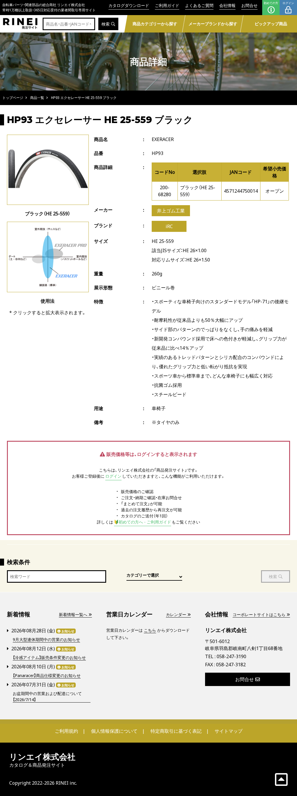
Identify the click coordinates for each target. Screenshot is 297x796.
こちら (150, 630)
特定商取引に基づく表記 (176, 731)
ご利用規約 (66, 731)
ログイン (288, 3)
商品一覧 (37, 97)
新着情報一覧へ (73, 614)
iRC (169, 226)
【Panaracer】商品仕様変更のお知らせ (47, 675)
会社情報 (227, 5)
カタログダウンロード (128, 5)
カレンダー (176, 614)
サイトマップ (228, 731)
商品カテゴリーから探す (155, 23)
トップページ (12, 97)
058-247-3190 (231, 656)
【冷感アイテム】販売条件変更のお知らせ (49, 657)
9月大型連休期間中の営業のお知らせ (46, 639)
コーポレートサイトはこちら (259, 614)
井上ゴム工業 (171, 210)
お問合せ (249, 5)
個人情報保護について (114, 731)
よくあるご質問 (199, 5)
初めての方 (271, 3)
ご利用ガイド (167, 5)
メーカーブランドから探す (213, 23)
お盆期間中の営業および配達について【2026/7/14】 (47, 696)
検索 (106, 24)
